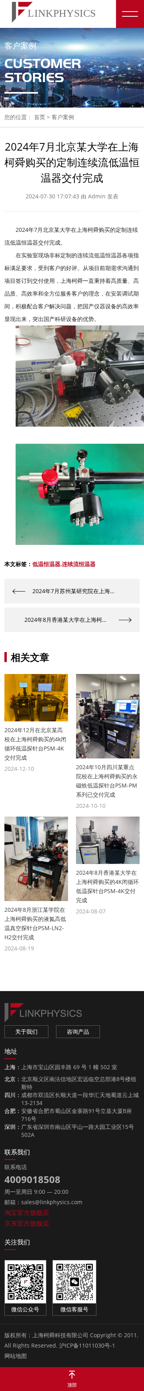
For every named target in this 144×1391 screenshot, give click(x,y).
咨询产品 (78, 1031)
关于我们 (26, 1031)
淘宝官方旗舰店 (26, 1212)
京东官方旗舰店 (26, 1223)
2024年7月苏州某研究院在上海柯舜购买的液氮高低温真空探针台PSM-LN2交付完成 (86, 591)
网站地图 (15, 1356)
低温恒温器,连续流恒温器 (64, 564)
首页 (39, 117)
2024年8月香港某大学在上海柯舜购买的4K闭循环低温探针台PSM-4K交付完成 (78, 619)
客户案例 (63, 117)
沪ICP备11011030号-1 (87, 1345)
